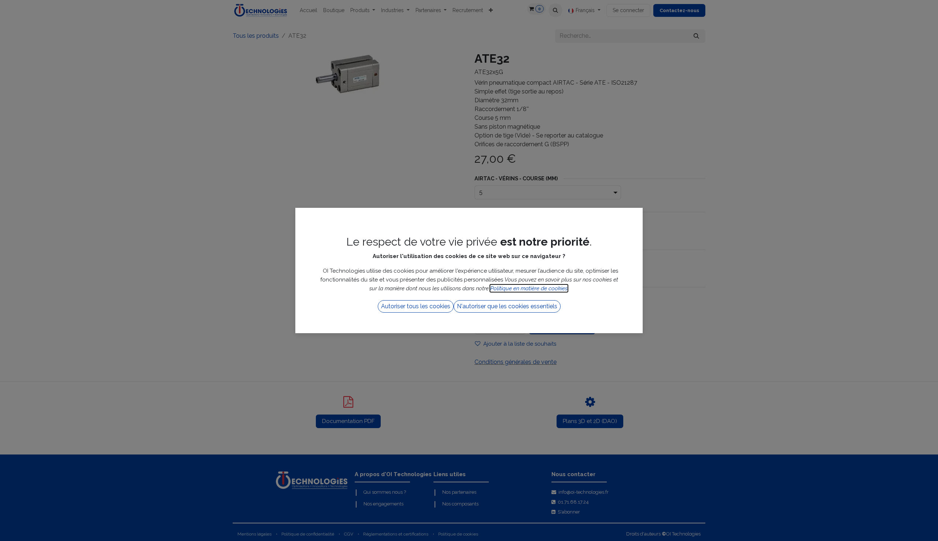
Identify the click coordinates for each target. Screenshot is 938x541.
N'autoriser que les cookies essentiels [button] (507, 306)
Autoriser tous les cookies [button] (415, 306)
